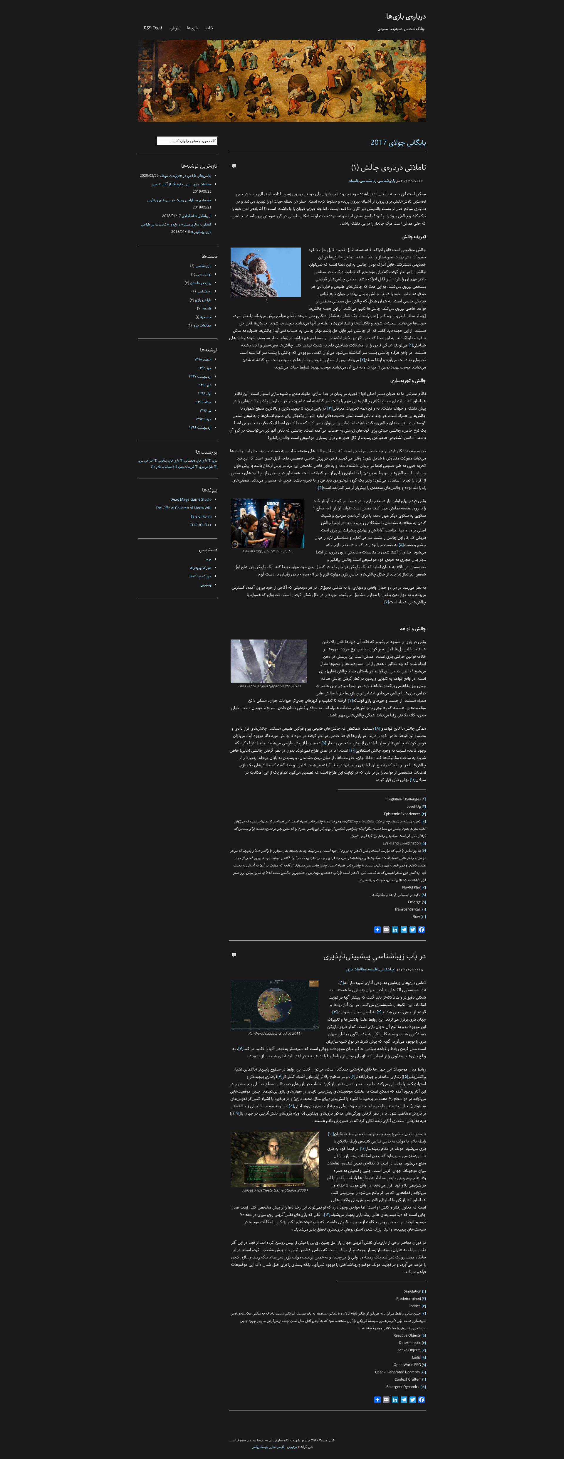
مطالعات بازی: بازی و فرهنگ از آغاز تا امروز (181, 184)
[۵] (401, 544)
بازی (212, 460)
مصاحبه (206, 317)
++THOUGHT (201, 525)
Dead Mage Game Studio (191, 500)
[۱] (411, 345)
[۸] (377, 728)
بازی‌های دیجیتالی (193, 460)
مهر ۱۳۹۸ (205, 368)
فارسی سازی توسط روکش (268, 1447)
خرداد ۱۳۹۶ (204, 419)
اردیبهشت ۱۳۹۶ (200, 428)
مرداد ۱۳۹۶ (204, 402)
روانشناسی (368, 180)
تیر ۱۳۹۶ (206, 411)
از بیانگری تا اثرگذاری (197, 216)
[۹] (323, 743)
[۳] (330, 408)
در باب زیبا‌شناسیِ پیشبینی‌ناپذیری (374, 956)
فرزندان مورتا (183, 466)
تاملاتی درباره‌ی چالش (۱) (388, 167)
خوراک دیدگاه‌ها (200, 576)
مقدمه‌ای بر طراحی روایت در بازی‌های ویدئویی (179, 200)
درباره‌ (174, 27)
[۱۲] (327, 1214)
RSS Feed (153, 27)
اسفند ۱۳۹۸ (203, 359)
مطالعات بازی (356, 969)
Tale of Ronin (201, 517)
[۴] (320, 487)
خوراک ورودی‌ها (201, 568)
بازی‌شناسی (386, 180)
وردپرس (206, 585)
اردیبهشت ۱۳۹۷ (200, 376)
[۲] (362, 360)
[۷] (350, 700)
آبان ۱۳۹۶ (205, 394)
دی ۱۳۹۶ (205, 385)
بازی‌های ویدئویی (166, 460)
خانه (209, 27)
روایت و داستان (201, 283)
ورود (208, 559)
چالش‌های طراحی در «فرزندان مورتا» (186, 176)
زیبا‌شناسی (387, 969)
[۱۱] (413, 779)
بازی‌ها (192, 27)
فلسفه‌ (353, 180)
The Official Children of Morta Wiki (184, 508)
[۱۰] (352, 750)
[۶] (386, 602)
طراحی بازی (203, 300)
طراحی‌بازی (204, 466)
